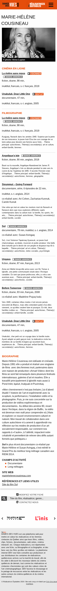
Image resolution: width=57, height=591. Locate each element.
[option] (28, 45)
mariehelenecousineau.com (16, 475)
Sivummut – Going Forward (17, 184)
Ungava (6, 259)
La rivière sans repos (13, 73)
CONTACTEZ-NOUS (28, 502)
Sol (4, 226)
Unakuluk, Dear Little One (16, 94)
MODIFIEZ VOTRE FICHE (31, 495)
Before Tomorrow (11, 288)
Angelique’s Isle (10, 155)
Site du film (10, 484)
